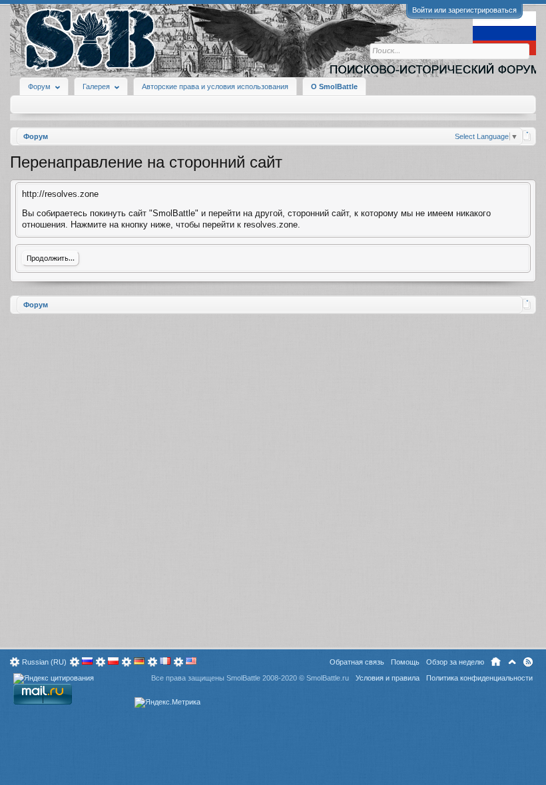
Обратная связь (357, 662)
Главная (496, 662)
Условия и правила (387, 678)
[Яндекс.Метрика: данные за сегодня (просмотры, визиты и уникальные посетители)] (167, 702)
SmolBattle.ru (327, 678)
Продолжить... (51, 259)
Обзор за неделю (455, 662)
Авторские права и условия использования (215, 86)
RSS (528, 662)
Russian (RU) (44, 662)
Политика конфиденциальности (479, 678)
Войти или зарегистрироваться (464, 10)
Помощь (405, 662)
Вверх (512, 662)
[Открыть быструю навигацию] (527, 135)
